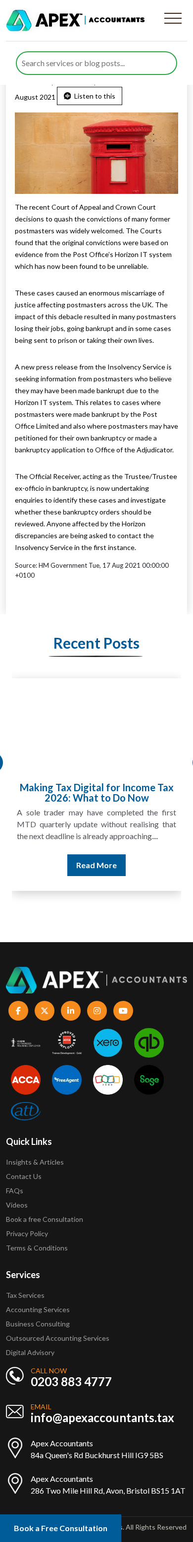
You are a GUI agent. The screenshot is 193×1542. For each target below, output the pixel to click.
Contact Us (24, 1176)
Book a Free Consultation (60, 1528)
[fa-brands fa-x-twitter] (44, 1011)
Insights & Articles (35, 1162)
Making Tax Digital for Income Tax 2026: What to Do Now (97, 792)
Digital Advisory (30, 1352)
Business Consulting (38, 1324)
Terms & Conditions (37, 1248)
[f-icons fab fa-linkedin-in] (71, 1011)
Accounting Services (38, 1309)
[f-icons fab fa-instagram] (97, 1011)
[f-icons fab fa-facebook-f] (18, 1011)
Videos (17, 1205)
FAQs (14, 1190)
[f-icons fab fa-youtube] (123, 1011)
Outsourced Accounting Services (57, 1338)
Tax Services (25, 1295)
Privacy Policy (27, 1233)
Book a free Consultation (44, 1219)
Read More (96, 865)
